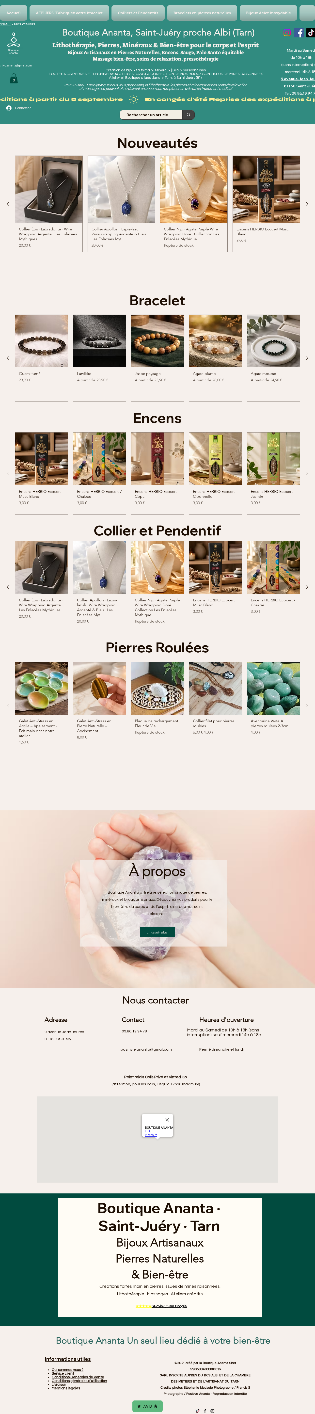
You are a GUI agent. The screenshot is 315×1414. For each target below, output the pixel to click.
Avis (147, 1406)
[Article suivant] (307, 204)
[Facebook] (299, 32)
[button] (14, 78)
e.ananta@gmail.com (152, 1049)
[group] (157, 204)
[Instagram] (287, 32)
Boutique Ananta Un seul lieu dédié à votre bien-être (163, 1340)
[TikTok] (197, 1411)
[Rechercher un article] (188, 114)
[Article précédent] (8, 204)
